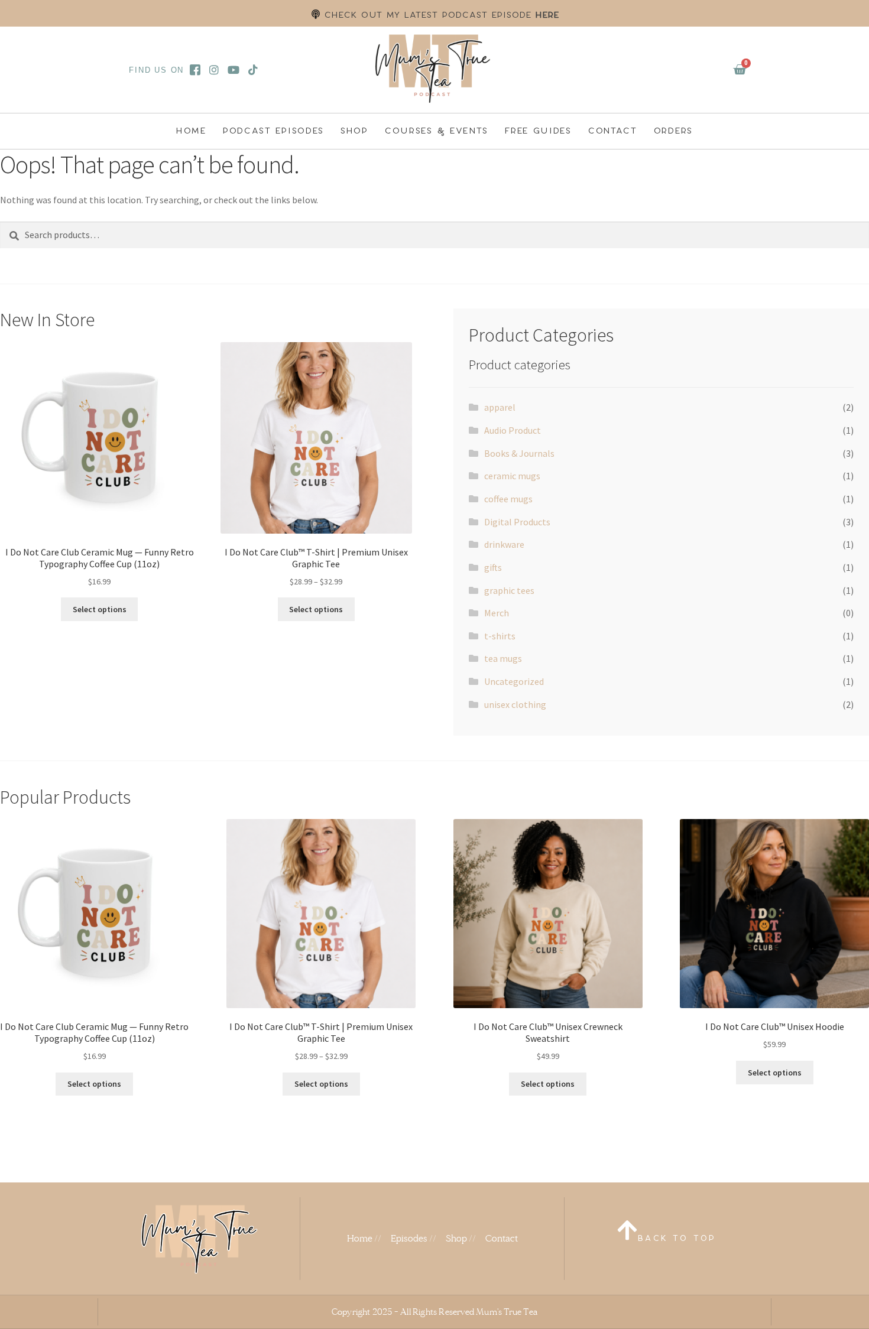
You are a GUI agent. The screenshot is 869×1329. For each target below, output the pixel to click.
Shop (354, 130)
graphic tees (509, 590)
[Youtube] (233, 69)
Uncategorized (514, 681)
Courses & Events (436, 130)
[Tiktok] (253, 69)
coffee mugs (508, 499)
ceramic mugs (512, 476)
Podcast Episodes (273, 130)
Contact (612, 130)
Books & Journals (519, 453)
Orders (673, 130)
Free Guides (538, 130)
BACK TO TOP (677, 1238)
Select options (100, 609)
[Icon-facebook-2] (194, 69)
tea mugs (503, 658)
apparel (499, 407)
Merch (496, 613)
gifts (493, 567)
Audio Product (512, 430)
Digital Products (517, 522)
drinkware (504, 544)
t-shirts (499, 636)
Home (191, 130)
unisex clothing (515, 704)
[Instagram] (214, 69)
